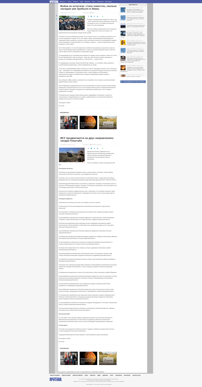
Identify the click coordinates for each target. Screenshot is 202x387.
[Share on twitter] (94, 16)
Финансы (75, 1)
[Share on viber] (100, 16)
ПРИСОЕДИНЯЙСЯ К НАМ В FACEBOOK (134, 81)
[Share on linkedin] (97, 16)
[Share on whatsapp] (102, 16)
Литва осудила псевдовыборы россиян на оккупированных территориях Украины (79, 372)
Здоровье (87, 1)
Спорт (93, 1)
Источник (61, 105)
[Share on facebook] (88, 16)
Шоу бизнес (108, 1)
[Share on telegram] (91, 16)
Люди (81, 1)
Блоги (69, 1)
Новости (62, 1)
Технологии (100, 1)
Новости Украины (96, 144)
